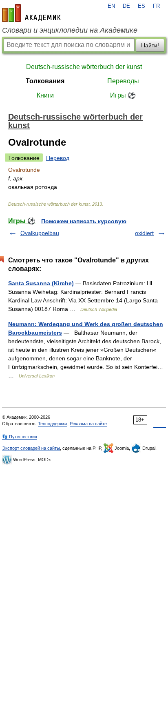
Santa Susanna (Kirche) (41, 283)
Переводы (123, 81)
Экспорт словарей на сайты (31, 448)
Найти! (150, 45)
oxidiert (144, 233)
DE (126, 6)
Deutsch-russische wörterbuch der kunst (84, 66)
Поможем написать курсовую (83, 221)
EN (111, 6)
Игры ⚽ (123, 95)
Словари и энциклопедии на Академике (69, 30)
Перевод (57, 158)
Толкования (45, 81)
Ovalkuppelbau (39, 233)
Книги (45, 95)
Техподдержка (52, 423)
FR (156, 6)
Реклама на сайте (88, 423)
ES (141, 6)
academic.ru (31, 13)
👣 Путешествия (19, 436)
